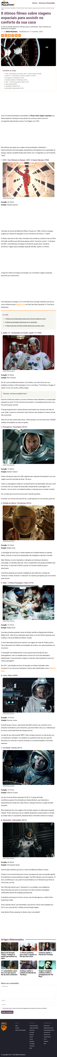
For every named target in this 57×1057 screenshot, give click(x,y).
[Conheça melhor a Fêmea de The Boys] (47, 946)
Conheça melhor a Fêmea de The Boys (46, 954)
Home (34, 3)
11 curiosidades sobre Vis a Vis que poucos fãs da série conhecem (9, 973)
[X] (12, 35)
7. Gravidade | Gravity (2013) (12, 86)
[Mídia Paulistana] (2, 31)
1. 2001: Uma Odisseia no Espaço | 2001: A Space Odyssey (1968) (22, 73)
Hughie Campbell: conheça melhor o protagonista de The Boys (46, 973)
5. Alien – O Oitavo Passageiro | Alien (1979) (16, 82)
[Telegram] (9, 35)
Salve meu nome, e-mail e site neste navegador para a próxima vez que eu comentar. (25, 1008)
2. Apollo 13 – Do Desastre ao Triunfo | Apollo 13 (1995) (19, 76)
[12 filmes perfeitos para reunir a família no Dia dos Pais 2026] (28, 946)
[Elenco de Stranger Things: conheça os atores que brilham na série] (9, 946)
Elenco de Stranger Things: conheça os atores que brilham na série (9, 955)
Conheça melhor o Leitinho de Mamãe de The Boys (28, 973)
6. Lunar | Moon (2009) (10, 84)
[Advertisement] (28, 103)
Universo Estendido (47, 3)
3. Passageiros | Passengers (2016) (14, 78)
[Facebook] (2, 35)
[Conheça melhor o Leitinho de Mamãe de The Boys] (28, 965)
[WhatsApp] (5, 35)
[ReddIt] (19, 35)
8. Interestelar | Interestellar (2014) (14, 88)
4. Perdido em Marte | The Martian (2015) (15, 80)
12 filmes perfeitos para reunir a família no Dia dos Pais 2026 (28, 954)
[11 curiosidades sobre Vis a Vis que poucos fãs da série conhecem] (9, 965)
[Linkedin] (16, 35)
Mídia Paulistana (11, 31)
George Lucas (20, 304)
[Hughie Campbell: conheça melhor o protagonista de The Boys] (47, 965)
